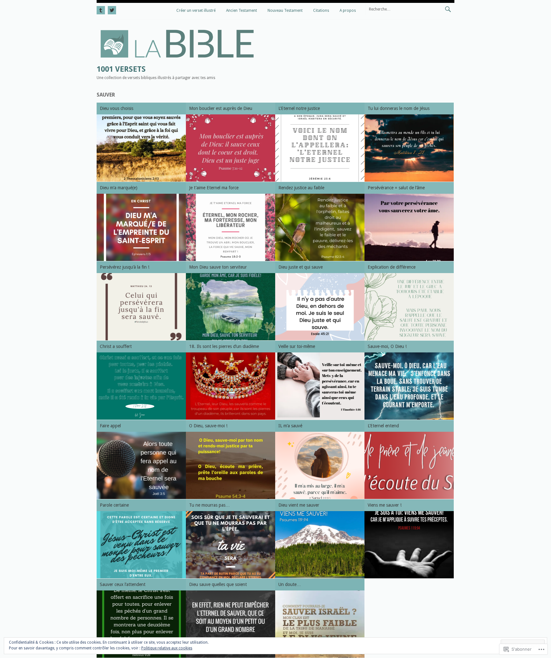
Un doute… (289, 584)
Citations (321, 10)
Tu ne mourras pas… (209, 505)
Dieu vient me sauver (298, 505)
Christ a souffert (116, 346)
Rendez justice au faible (301, 187)
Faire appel (110, 425)
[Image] (141, 148)
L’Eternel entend (383, 425)
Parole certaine (114, 505)
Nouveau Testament (285, 10)
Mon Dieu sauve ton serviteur (218, 267)
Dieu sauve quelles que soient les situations (218, 585)
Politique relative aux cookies (166, 648)
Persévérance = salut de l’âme (396, 187)
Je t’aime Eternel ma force (214, 187)
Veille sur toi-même (296, 346)
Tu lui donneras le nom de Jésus (399, 108)
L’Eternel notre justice (299, 108)
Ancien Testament (241, 10)
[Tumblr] (101, 9)
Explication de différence (391, 267)
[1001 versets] (177, 59)
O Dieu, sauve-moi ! (208, 425)
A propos (348, 10)
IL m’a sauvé (290, 425)
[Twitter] (111, 9)
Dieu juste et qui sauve (300, 267)
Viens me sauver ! (384, 505)
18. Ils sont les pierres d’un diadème (224, 346)
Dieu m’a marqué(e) (118, 187)
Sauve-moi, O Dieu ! (387, 346)
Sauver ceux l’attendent (122, 584)
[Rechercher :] (409, 8)
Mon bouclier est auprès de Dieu (220, 108)
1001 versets (121, 69)
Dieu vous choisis (116, 108)
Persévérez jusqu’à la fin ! (124, 267)
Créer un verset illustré (196, 10)
